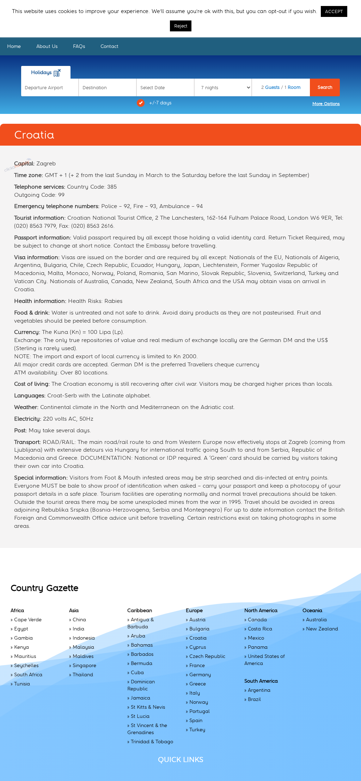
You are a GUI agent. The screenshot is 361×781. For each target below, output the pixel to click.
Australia (316, 619)
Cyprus (197, 647)
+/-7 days (160, 102)
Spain (195, 720)
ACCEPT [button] (334, 11)
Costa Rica (260, 628)
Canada (257, 619)
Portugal (199, 711)
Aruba (138, 636)
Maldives (83, 656)
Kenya (21, 647)
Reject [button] (180, 26)
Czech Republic (207, 656)
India (78, 628)
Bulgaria (199, 628)
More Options (326, 103)
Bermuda (141, 663)
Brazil (254, 699)
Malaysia (83, 647)
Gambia (23, 638)
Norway (198, 702)
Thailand (83, 674)
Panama (258, 647)
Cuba (137, 672)
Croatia (198, 638)
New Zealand (322, 628)
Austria (197, 619)
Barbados (142, 654)
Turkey (197, 729)
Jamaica (140, 698)
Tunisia (22, 684)
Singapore (84, 665)
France (197, 665)
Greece (197, 684)
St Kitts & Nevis (148, 707)
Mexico (256, 638)
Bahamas (142, 645)
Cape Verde (28, 619)
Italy (194, 693)
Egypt (21, 628)
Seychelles (26, 665)
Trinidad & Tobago (152, 741)
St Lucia (140, 716)
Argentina (259, 690)
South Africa (28, 674)
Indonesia (84, 638)
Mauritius (25, 656)
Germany (200, 674)
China (79, 619)
